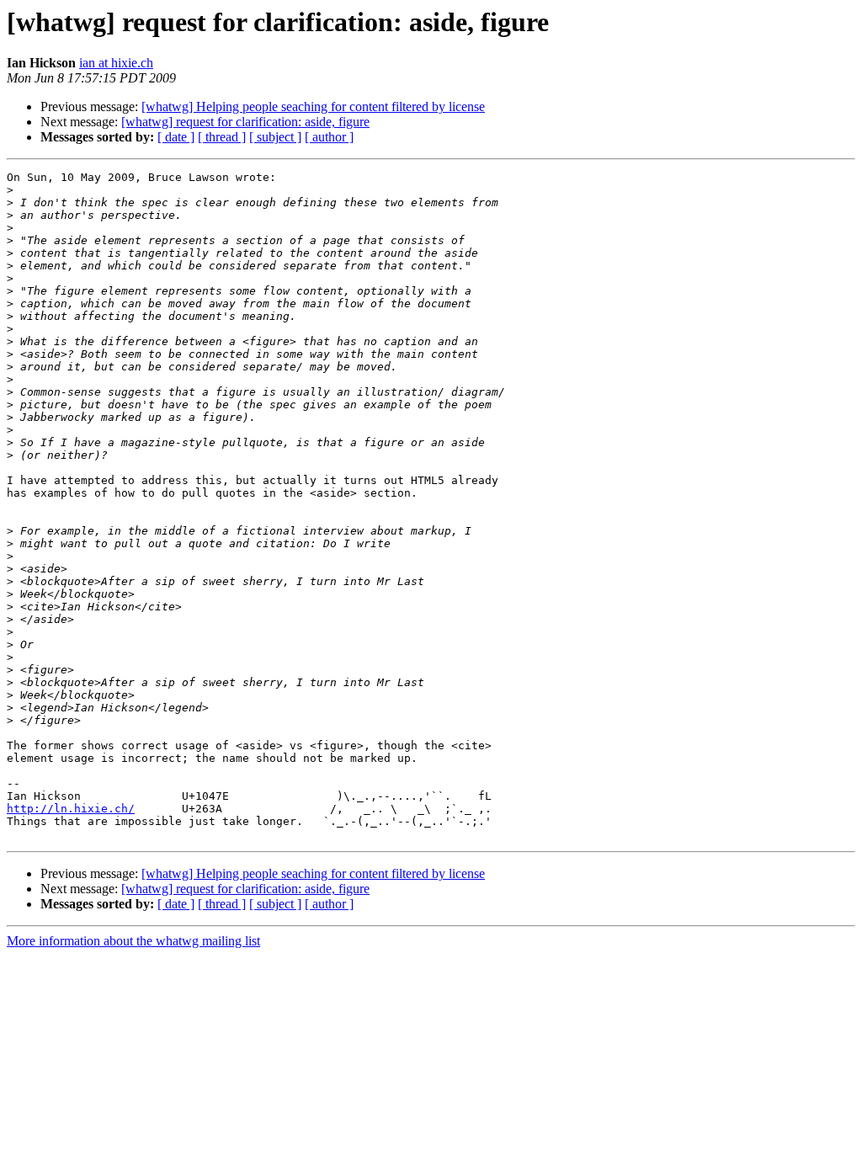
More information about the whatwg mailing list (133, 941)
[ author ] (329, 137)
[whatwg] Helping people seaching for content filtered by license (313, 106)
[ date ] (175, 137)
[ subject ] (275, 137)
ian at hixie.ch (116, 63)
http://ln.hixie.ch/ (71, 808)
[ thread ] (222, 137)
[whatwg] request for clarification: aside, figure (245, 121)
